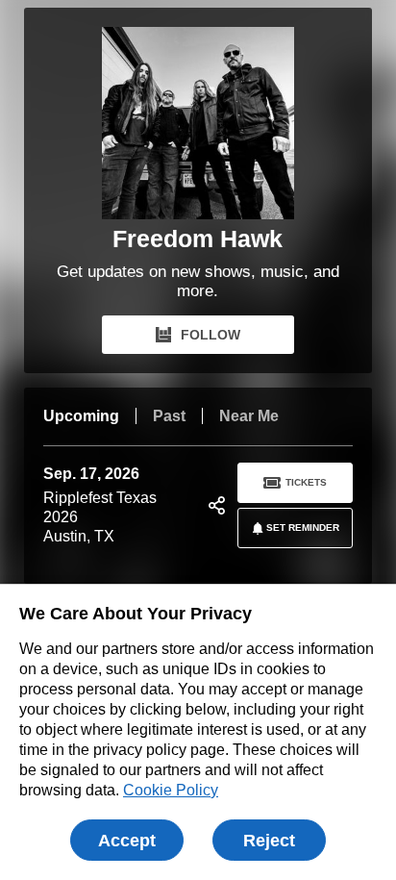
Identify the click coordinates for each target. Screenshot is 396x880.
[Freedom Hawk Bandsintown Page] (198, 123)
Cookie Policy (170, 790)
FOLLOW (210, 334)
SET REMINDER (302, 527)
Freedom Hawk (197, 238)
